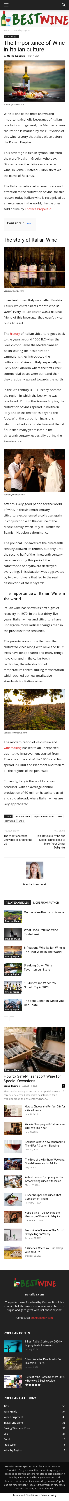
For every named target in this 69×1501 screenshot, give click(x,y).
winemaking (13, 748)
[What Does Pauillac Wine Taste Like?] (13, 934)
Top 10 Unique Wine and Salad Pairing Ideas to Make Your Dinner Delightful (50, 841)
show (27, 223)
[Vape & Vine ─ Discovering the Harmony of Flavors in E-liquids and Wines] (13, 1217)
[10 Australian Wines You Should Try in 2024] (13, 987)
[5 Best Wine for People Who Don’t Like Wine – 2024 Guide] (13, 1363)
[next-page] (12, 1018)
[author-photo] (34, 879)
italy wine (10, 820)
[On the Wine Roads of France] (13, 916)
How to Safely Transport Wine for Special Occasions (32, 1078)
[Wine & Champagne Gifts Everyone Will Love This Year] (13, 1128)
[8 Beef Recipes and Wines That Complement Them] (13, 1199)
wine (21, 820)
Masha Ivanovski (16, 55)
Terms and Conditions (25, 1495)
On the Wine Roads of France (44, 912)
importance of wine (44, 816)
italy (60, 816)
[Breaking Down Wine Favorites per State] (13, 969)
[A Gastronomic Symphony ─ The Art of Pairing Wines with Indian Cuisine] (13, 1181)
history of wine (22, 816)
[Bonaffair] (34, 18)
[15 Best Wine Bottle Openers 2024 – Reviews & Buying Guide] (13, 1381)
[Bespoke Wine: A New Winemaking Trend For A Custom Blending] (13, 1146)
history (15, 333)
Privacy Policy (48, 1495)
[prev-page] (6, 1018)
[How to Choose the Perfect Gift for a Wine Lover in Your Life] (13, 1111)
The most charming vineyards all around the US (18, 839)
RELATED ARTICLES (17, 902)
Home (7, 30)
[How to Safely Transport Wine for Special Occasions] (34, 1049)
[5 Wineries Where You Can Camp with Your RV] (13, 1252)
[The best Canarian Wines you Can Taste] (13, 1005)
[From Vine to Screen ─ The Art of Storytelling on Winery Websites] (13, 1235)
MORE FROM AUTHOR (46, 902)
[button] (6, 5)
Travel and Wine (12, 921)
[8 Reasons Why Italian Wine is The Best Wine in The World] (13, 952)
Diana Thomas (12, 1085)
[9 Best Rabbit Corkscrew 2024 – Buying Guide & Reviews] (13, 1346)
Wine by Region (22, 30)
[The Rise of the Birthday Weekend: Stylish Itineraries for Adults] (13, 1164)
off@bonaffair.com (42, 1317)
